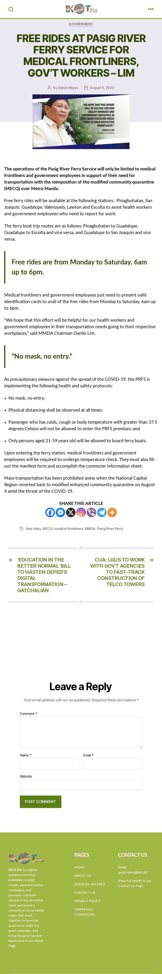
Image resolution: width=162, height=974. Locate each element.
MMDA (90, 528)
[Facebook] (50, 512)
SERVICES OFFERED (89, 884)
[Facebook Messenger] (60, 512)
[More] (112, 512)
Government (81, 24)
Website (26, 776)
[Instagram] (81, 512)
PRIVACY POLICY (87, 901)
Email (88, 755)
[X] (71, 512)
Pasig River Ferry (110, 528)
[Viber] (91, 512)
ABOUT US (82, 875)
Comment (28, 714)
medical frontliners (68, 528)
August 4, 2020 (102, 88)
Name (25, 755)
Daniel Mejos (68, 88)
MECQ (48, 528)
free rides (33, 528)
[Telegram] (102, 512)
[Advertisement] (81, 648)
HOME (79, 867)
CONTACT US (84, 892)
